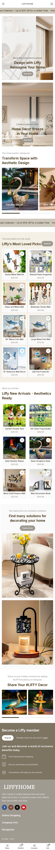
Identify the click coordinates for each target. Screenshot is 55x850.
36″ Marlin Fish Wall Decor (14, 340)
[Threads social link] (17, 807)
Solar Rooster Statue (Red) (14, 462)
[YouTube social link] (23, 807)
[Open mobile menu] (3, 3)
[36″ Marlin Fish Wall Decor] (14, 326)
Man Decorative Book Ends (40, 494)
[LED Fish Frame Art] (40, 358)
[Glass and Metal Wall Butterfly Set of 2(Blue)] (14, 294)
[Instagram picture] (14, 702)
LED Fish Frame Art (40, 372)
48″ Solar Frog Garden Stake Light (40, 430)
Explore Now (27, 528)
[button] (5, 269)
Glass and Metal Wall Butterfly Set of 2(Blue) (14, 308)
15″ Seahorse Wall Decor (14, 372)
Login (45, 737)
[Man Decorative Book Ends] (40, 480)
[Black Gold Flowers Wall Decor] (14, 480)
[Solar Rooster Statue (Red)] (14, 448)
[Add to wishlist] (22, 253)
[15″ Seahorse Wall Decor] (14, 358)
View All (47, 244)
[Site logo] (27, 3)
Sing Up (7, 738)
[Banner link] (27, 48)
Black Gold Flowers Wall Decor (14, 494)
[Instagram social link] (10, 807)
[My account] (51, 3)
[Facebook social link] (4, 807)
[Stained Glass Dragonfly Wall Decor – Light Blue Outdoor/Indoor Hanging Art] (40, 261)
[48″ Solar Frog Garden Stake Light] (40, 415)
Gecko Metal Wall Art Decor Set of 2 (14, 275)
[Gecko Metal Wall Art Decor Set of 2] (14, 261)
